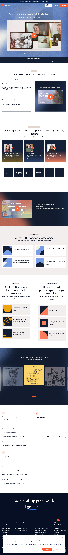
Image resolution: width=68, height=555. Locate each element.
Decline (58, 549)
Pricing (42, 5)
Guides (36, 524)
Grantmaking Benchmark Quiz (40, 532)
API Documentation (5, 530)
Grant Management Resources (40, 530)
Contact (55, 518)
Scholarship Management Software (21, 528)
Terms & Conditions (57, 524)
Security (3, 526)
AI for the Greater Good (6, 528)
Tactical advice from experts (20, 61)
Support (37, 5)
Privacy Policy (55, 541)
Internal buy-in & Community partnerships (42, 61)
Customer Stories (38, 516)
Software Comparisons (39, 534)
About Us (55, 516)
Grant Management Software (20, 516)
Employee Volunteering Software (21, 522)
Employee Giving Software (20, 520)
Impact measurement (55, 61)
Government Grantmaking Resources (41, 528)
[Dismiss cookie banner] (62, 537)
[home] (6, 5)
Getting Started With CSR (8, 61)
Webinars (37, 522)
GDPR (55, 526)
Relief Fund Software (19, 526)
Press (55, 522)
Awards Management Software (21, 530)
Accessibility (4, 524)
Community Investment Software (21, 524)
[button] (16, 83)
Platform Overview (5, 516)
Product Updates (5, 534)
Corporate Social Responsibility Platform (22, 518)
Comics (62, 61)
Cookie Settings (56, 534)
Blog (36, 520)
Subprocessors (56, 532)
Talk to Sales (64, 5)
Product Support (5, 532)
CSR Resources (38, 526)
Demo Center (4, 518)
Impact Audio (37, 518)
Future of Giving (30, 61)
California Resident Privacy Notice (60, 530)
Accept (47, 549)
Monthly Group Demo (6, 522)
